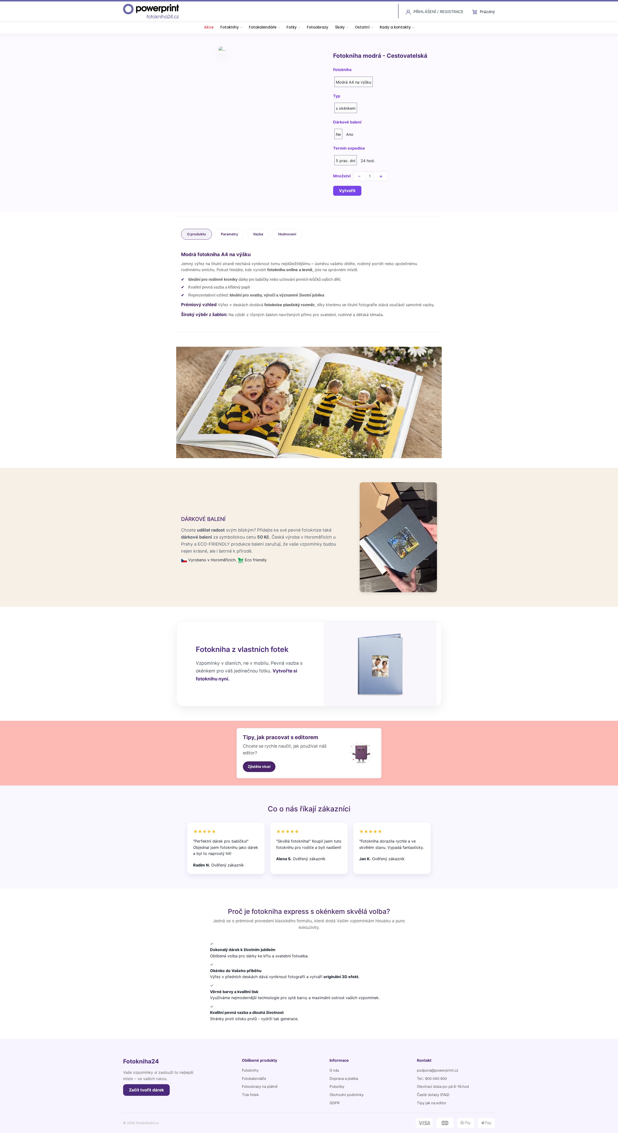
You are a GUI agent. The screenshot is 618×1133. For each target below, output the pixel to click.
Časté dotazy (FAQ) (433, 1094)
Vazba (258, 234)
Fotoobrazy (317, 27)
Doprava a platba (344, 1078)
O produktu (196, 234)
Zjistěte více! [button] (259, 766)
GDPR (335, 1103)
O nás (334, 1070)
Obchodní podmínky (347, 1094)
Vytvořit (347, 190)
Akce (209, 27)
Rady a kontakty (395, 27)
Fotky (292, 27)
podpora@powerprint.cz (437, 1070)
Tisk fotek (250, 1094)
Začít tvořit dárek (146, 1090)
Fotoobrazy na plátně (260, 1086)
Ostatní (362, 27)
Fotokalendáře (262, 27)
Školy (340, 27)
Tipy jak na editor (431, 1103)
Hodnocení (287, 234)
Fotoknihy (229, 27)
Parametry (229, 234)
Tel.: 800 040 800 (432, 1078)
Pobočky (337, 1086)
